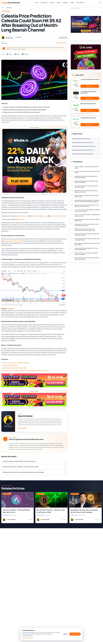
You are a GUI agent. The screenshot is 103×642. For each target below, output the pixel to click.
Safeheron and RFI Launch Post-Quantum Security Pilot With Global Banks (86, 181)
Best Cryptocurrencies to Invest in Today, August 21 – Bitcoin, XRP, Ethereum (87, 258)
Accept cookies (75, 634)
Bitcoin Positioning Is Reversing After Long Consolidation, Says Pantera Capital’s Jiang (85, 229)
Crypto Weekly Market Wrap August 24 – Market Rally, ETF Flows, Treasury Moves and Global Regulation (87, 201)
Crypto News (44, 2)
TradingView (10, 308)
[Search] (100, 2)
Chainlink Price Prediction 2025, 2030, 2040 (83, 154)
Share (17, 54)
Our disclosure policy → (61, 42)
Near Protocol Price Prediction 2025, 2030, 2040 (84, 146)
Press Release (80, 2)
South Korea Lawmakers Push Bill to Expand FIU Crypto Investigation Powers (87, 239)
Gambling (65, 2)
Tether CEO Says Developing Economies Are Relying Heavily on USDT (87, 196)
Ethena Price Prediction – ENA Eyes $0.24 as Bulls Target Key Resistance (86, 253)
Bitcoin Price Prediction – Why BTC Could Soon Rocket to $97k (20, 467)
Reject (65, 634)
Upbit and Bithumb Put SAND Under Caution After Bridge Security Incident (86, 191)
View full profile (23, 428)
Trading (72, 2)
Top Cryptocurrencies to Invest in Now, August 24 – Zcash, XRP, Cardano (87, 186)
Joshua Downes (63, 38)
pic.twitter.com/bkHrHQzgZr (58, 216)
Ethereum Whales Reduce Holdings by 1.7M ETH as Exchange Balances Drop (86, 249)
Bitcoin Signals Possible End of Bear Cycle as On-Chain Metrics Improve (87, 244)
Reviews (52, 2)
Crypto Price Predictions (10, 365)
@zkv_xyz (45, 216)
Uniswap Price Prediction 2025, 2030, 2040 (82, 142)
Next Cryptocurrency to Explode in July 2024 (16, 363)
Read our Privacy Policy (27, 638)
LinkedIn (26, 54)
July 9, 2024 (21, 219)
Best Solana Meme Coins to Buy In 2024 (14, 368)
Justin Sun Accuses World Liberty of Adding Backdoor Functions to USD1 (87, 215)
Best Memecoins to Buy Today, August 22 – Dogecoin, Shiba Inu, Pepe (87, 220)
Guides (58, 2)
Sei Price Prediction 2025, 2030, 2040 (81, 138)
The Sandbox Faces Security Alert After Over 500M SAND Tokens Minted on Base (86, 225)
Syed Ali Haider (25, 416)
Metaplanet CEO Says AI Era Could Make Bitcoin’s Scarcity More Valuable (23, 472)
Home (36, 2)
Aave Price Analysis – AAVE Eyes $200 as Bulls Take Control (19, 461)
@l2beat (36, 216)
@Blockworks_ (22, 216)
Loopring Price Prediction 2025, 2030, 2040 (82, 150)
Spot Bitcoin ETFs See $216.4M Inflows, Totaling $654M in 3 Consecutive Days (26, 370)
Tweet (10, 54)
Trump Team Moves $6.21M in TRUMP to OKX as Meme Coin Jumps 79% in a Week (87, 210)
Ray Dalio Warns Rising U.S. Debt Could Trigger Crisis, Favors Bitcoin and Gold (87, 234)
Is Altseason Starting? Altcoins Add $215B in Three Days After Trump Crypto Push (87, 205)
